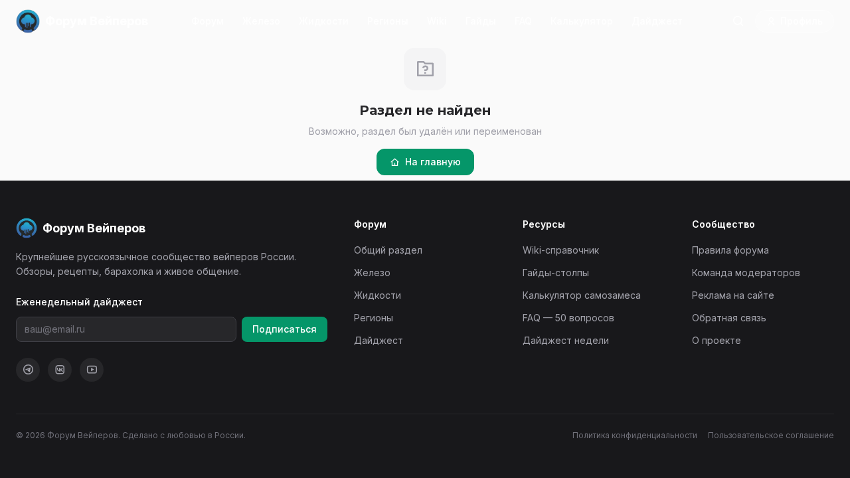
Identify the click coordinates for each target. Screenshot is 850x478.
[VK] (60, 370)
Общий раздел (388, 250)
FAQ (523, 21)
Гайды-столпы (556, 272)
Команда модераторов (746, 272)
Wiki (437, 21)
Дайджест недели (566, 340)
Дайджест (657, 21)
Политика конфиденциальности (634, 435)
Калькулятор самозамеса (582, 295)
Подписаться (284, 329)
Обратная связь (729, 317)
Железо (261, 21)
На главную (433, 161)
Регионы (387, 21)
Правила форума (730, 250)
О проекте (716, 340)
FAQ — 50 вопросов (568, 317)
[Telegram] (28, 370)
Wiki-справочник (561, 250)
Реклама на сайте (733, 295)
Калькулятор (582, 21)
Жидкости (324, 21)
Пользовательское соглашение (771, 435)
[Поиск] (738, 21)
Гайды (481, 21)
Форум (207, 21)
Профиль (801, 21)
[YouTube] (92, 370)
